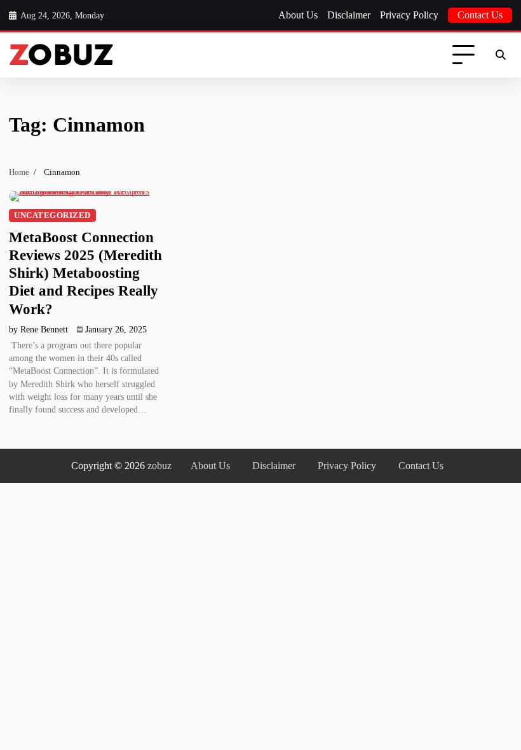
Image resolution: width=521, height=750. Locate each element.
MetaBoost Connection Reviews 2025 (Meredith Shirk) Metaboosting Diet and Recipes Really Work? (85, 273)
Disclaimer (348, 15)
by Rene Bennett (38, 329)
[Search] (500, 55)
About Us (298, 15)
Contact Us (480, 15)
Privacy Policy (409, 15)
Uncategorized (52, 215)
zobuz (159, 465)
